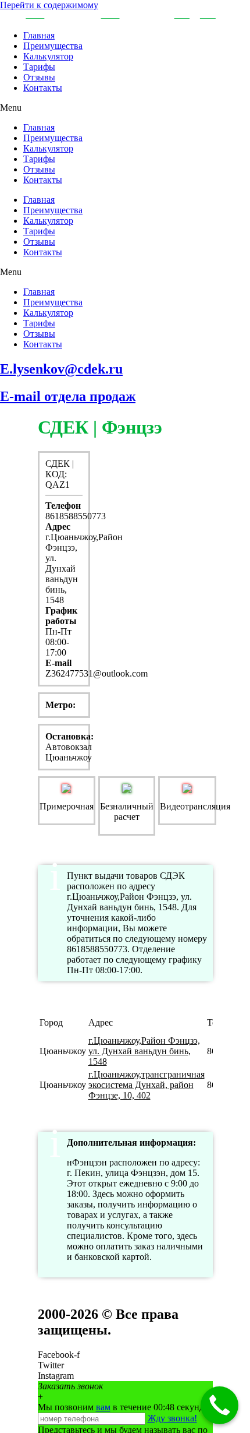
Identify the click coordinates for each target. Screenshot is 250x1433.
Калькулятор (48, 56)
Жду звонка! (172, 1418)
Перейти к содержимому (49, 5)
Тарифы (39, 67)
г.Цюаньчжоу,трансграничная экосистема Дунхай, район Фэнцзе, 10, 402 (146, 1084)
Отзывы (39, 77)
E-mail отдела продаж (67, 396)
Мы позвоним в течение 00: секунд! (122, 1407)
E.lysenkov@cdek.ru (61, 368)
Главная (39, 35)
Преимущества (53, 46)
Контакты (42, 88)
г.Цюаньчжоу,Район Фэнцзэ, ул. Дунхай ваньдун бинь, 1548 (144, 1051)
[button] (125, 108)
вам (103, 1407)
